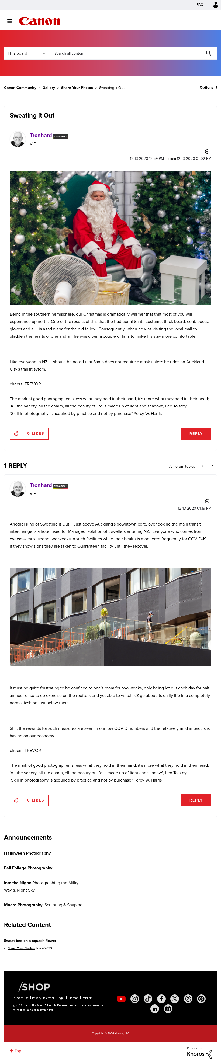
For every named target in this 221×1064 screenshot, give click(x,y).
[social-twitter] (174, 998)
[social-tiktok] (148, 998)
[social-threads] (188, 998)
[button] (16, 433)
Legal (60, 998)
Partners (87, 998)
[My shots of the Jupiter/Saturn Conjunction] (203, 466)
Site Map (73, 998)
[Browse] (12, 21)
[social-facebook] (161, 998)
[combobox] (133, 53)
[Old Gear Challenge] (212, 466)
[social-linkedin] (154, 1008)
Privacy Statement (43, 998)
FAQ (199, 5)
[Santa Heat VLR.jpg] (110, 238)
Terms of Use (21, 998)
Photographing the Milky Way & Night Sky (41, 886)
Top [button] (18, 1051)
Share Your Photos (77, 88)
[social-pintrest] (201, 998)
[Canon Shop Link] (31, 986)
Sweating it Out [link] (112, 88)
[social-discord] (168, 1008)
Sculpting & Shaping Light (43, 908)
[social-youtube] (121, 998)
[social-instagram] (134, 998)
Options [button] (206, 87)
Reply (196, 434)
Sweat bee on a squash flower (30, 941)
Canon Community (39, 21)
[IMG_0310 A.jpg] (110, 617)
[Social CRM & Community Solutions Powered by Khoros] (199, 1052)
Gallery (49, 88)
